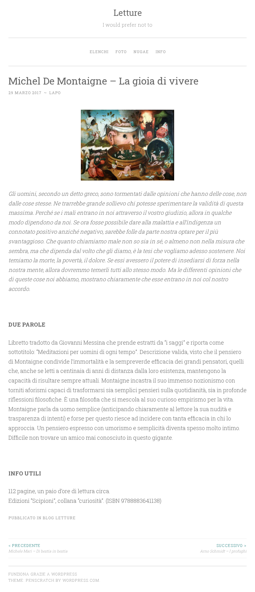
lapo (55, 92)
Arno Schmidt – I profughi (223, 548)
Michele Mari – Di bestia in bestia (37, 548)
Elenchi (99, 51)
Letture (128, 12)
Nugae (141, 51)
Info (160, 51)
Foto (121, 51)
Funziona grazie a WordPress (42, 573)
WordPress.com (81, 580)
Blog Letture (59, 517)
